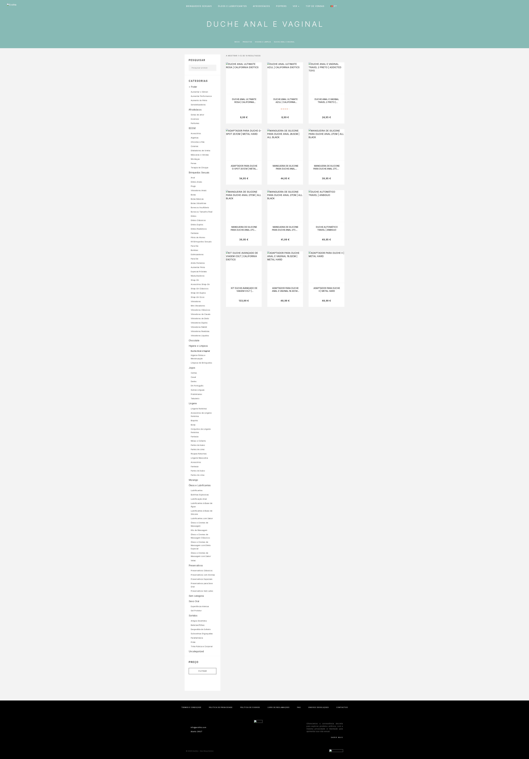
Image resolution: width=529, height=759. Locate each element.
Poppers (281, 6)
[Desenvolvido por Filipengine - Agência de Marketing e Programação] (336, 751)
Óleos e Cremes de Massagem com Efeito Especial (201, 545)
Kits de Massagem (199, 530)
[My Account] (509, 6)
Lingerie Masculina (199, 458)
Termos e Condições (191, 707)
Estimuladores (197, 254)
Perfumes (195, 123)
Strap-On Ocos (197, 297)
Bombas (194, 250)
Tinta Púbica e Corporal (201, 646)
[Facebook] (259, 737)
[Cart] (521, 6)
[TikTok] (269, 737)
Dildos (193, 216)
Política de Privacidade (221, 707)
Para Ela (194, 246)
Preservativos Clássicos (201, 570)
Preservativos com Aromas (203, 575)
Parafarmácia (197, 638)
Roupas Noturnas (199, 454)
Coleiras (194, 146)
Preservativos (196, 565)
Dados (194, 381)
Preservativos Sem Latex (202, 591)
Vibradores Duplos (199, 323)
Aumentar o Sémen (199, 92)
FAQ (299, 707)
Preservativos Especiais (201, 579)
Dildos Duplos (197, 224)
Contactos (342, 707)
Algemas (195, 138)
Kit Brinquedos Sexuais (201, 242)
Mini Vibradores (198, 306)
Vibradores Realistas (200, 331)
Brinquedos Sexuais (199, 6)
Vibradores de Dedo (200, 318)
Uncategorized (196, 651)
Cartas (194, 373)
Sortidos (193, 615)
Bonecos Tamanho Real (201, 212)
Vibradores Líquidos (200, 335)
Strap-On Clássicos (199, 288)
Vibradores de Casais (200, 314)
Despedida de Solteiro (201, 629)
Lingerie (193, 403)
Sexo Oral (194, 601)
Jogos (192, 367)
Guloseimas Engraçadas (202, 633)
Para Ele (194, 259)
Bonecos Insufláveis (200, 207)
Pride (193, 642)
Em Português (197, 386)
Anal (193, 177)
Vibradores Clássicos (200, 310)
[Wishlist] (515, 6)
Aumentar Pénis (198, 267)
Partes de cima (197, 449)
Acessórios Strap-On (200, 284)
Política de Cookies (250, 707)
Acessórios (196, 133)
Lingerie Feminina (199, 409)
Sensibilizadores (198, 105)
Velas (193, 560)
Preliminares (196, 394)
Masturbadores (197, 276)
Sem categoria (196, 595)
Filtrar (203, 671)
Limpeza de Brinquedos (201, 363)
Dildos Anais (196, 182)
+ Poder (193, 86)
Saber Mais (337, 737)
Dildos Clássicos (198, 220)
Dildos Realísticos (199, 229)
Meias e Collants (198, 441)
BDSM (192, 128)
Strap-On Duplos (198, 293)
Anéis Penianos (198, 263)
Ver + (296, 6)
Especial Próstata (199, 271)
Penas (193, 163)
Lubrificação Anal (199, 499)
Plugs (193, 186)
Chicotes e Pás (198, 142)
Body (193, 425)
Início (237, 42)
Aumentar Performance (201, 96)
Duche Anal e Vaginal (200, 351)
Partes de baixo (198, 445)
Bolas (193, 195)
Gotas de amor (197, 115)
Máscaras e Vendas (200, 155)
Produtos (247, 42)
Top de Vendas (315, 6)
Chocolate (194, 340)
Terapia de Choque (199, 167)
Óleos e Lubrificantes (232, 6)
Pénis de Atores (198, 237)
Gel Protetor (196, 610)
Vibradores (196, 301)
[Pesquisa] (502, 6)
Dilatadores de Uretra (200, 150)
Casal (193, 377)
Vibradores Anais (198, 190)
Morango (193, 480)
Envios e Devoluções (318, 707)
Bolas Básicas (197, 199)
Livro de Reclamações (278, 707)
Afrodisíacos (261, 6)
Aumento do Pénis (199, 100)
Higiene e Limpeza (263, 42)
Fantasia (195, 233)
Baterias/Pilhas (197, 625)
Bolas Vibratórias (198, 203)
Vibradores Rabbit (199, 327)
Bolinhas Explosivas (200, 495)
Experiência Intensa (200, 606)
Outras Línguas (198, 390)
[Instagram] (264, 737)
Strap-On (195, 280)
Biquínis (194, 420)
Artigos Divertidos (199, 621)
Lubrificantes (197, 490)
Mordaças (195, 159)
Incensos (195, 119)
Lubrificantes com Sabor (202, 518)
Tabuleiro (195, 398)
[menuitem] (334, 6)
